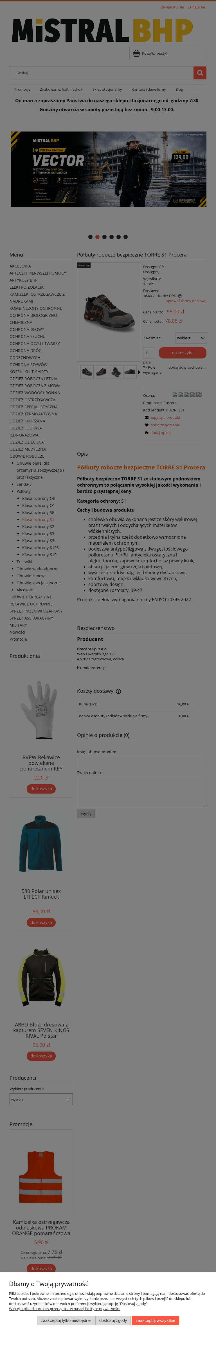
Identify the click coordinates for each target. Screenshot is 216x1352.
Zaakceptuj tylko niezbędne (66, 1320)
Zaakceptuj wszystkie (155, 1320)
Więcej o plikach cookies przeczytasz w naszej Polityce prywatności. (64, 1308)
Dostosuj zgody (113, 1320)
